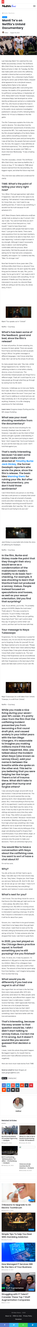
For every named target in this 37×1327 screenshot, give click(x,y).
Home (5, 13)
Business (11, 13)
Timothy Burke (24, 461)
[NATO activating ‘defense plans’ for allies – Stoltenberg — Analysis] (10, 1150)
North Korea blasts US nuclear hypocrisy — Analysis (9, 1138)
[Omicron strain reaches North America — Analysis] (27, 1154)
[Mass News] (9, 6)
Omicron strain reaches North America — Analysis (26, 1166)
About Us (8, 1316)
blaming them (16, 476)
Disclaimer (18, 1319)
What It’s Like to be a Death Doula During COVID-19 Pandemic (27, 1138)
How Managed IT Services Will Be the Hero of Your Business (17, 1265)
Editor (6, 32)
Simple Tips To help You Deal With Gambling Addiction (17, 1235)
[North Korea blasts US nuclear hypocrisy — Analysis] (10, 1130)
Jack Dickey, (9, 464)
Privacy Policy (27, 1316)
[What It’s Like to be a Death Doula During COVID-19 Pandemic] (27, 1130)
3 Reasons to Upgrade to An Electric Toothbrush (16, 1206)
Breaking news (12, 1078)
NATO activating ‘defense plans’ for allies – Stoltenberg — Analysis (9, 1160)
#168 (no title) (17, 1316)
